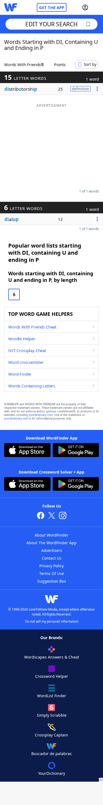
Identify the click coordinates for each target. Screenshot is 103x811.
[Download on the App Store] (27, 450)
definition (80, 88)
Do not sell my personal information (51, 621)
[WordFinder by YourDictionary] (10, 7)
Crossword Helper (51, 676)
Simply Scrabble (51, 715)
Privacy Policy (51, 565)
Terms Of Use (51, 573)
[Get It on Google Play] (76, 450)
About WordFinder (51, 535)
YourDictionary (51, 773)
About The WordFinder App (51, 542)
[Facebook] (40, 516)
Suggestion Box (51, 581)
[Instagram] (62, 516)
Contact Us (52, 558)
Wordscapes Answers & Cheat (51, 657)
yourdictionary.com (41, 415)
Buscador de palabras (51, 753)
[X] (51, 516)
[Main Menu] (96, 7)
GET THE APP (51, 7)
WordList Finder (51, 695)
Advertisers (51, 550)
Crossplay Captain (51, 735)
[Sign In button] (85, 7)
